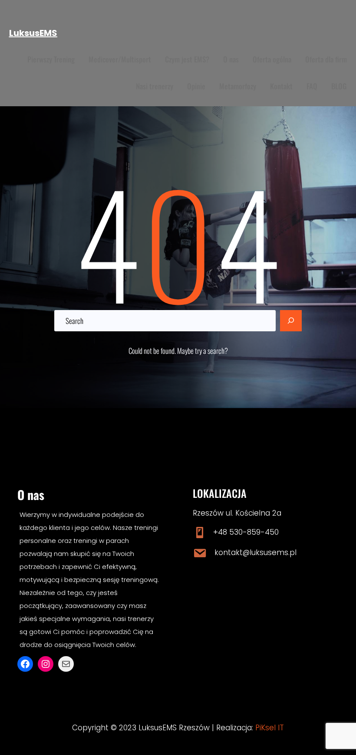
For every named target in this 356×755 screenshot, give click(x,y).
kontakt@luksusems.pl (255, 552)
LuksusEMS (33, 33)
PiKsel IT (269, 727)
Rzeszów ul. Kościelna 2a (237, 513)
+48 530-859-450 (246, 532)
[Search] (291, 321)
